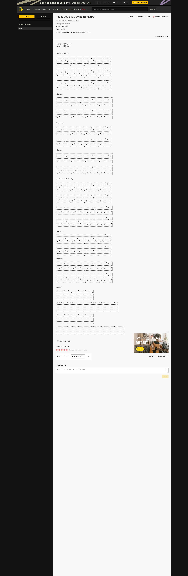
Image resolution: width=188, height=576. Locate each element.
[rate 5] (66, 350)
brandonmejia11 (65, 32)
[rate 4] (64, 350)
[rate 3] (61, 350)
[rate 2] (59, 350)
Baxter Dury (86, 16)
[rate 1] (56, 350)
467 (74, 32)
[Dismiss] (168, 2)
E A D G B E (64, 26)
